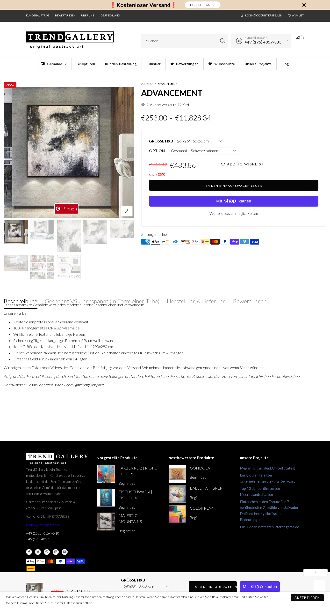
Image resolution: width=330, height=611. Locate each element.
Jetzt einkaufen (202, 4)
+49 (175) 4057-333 (262, 42)
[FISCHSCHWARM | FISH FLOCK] (106, 498)
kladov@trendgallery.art (43, 525)
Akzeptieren (307, 598)
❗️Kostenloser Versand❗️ (143, 5)
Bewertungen (65, 15)
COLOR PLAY (201, 508)
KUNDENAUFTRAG (37, 15)
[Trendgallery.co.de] (70, 40)
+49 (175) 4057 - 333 (41, 539)
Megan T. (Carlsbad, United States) (267, 468)
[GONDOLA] (177, 474)
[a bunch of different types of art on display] (69, 267)
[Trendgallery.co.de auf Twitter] (38, 552)
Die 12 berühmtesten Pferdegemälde (269, 527)
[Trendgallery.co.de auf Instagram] (56, 552)
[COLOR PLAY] (177, 514)
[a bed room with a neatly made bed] (16, 263)
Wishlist (298, 15)
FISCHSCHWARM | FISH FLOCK (135, 494)
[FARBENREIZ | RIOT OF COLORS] (106, 474)
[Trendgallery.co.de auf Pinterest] (47, 552)
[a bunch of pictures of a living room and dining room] (42, 267)
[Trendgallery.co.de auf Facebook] (29, 552)
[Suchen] (222, 41)
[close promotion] (304, 5)
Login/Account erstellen (263, 15)
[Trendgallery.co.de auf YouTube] (65, 552)
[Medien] (127, 211)
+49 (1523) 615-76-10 (42, 533)
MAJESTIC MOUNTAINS (130, 518)
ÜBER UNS (87, 15)
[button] (7, 152)
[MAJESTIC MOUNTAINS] (106, 521)
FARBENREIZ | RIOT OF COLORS (139, 471)
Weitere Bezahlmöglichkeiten (233, 213)
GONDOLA (200, 468)
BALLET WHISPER (206, 488)
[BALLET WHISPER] (177, 494)
